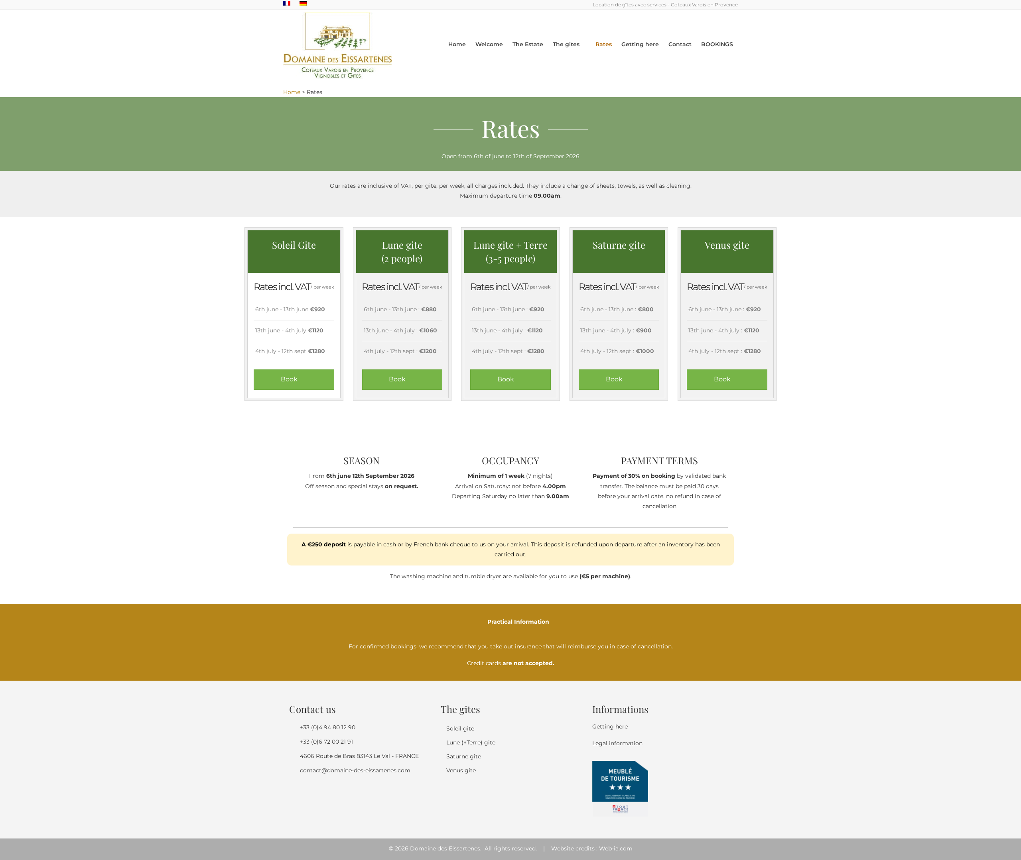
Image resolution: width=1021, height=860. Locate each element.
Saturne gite (463, 756)
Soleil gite (460, 728)
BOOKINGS (717, 44)
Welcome (489, 44)
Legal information (617, 743)
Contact (680, 44)
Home (457, 44)
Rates (603, 44)
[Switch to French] (286, 3)
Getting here (640, 44)
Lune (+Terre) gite (470, 742)
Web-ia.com (616, 848)
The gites (566, 44)
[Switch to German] (303, 3)
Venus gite (461, 770)
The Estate (527, 44)
